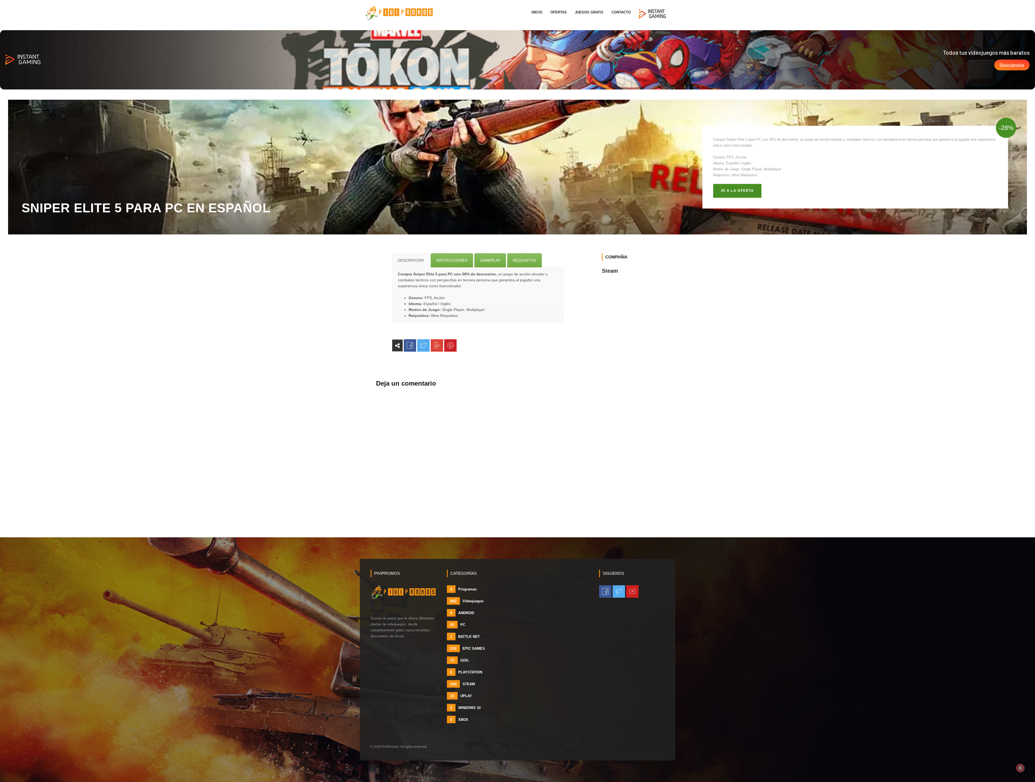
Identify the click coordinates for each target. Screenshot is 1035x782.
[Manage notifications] (1020, 768)
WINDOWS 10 (465, 707)
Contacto (621, 12)
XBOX (459, 719)
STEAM (462, 684)
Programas (463, 589)
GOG (459, 660)
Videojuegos (467, 601)
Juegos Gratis (589, 12)
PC (457, 624)
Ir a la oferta (737, 191)
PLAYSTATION (466, 672)
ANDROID (462, 613)
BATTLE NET (465, 636)
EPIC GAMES (467, 648)
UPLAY (461, 696)
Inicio (537, 12)
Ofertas (558, 12)
